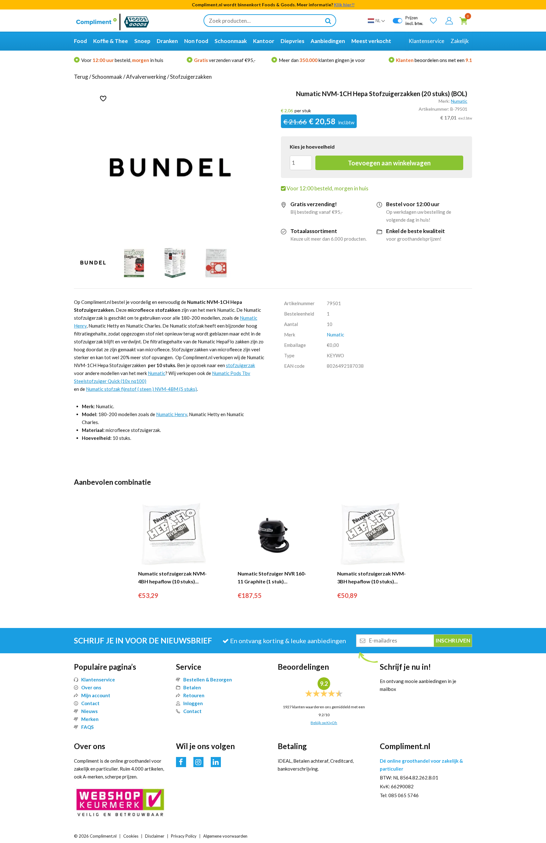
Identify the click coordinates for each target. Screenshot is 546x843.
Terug (81, 76)
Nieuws (89, 711)
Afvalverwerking (146, 76)
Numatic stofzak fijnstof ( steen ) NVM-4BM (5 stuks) (141, 389)
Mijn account (95, 695)
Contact (90, 703)
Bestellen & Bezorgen (207, 679)
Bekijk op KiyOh (324, 722)
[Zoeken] (328, 21)
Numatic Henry (171, 414)
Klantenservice (98, 679)
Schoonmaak (107, 76)
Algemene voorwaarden (225, 836)
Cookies (130, 836)
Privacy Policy (184, 836)
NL (377, 20)
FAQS (87, 727)
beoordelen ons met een (434, 60)
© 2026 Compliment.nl (95, 836)
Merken (90, 719)
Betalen (192, 687)
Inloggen (193, 703)
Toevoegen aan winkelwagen (389, 163)
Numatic (459, 101)
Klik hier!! (344, 4)
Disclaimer (154, 836)
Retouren (193, 695)
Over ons (91, 687)
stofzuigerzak (240, 365)
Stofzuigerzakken (191, 76)
